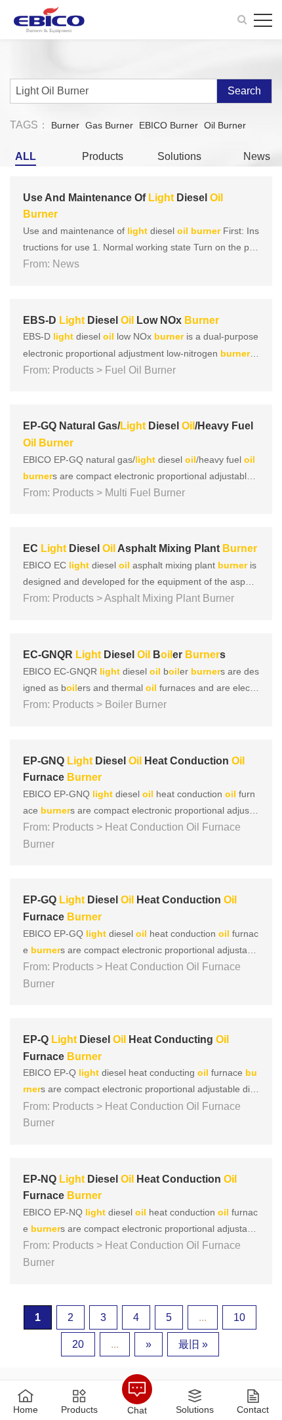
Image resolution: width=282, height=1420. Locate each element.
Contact (253, 1409)
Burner (65, 125)
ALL (25, 156)
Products (102, 156)
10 (239, 1317)
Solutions (179, 156)
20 (78, 1344)
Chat (137, 1410)
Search (244, 90)
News (256, 156)
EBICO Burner (168, 125)
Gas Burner (109, 125)
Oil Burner (225, 125)
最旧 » (193, 1344)
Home (25, 1409)
